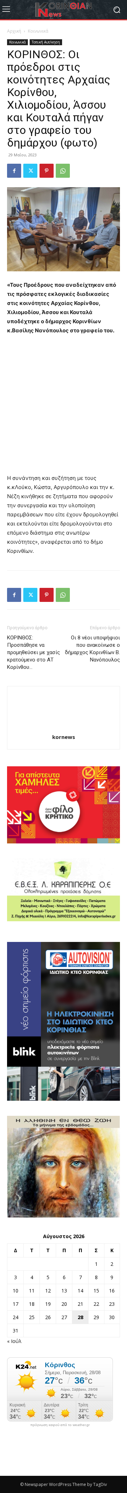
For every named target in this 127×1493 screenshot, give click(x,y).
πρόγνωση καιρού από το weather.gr (60, 1425)
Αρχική (14, 31)
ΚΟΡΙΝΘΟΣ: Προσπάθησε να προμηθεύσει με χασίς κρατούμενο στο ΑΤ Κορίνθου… (33, 652)
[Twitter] (30, 171)
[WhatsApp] (63, 171)
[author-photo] (63, 727)
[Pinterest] (47, 171)
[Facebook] (14, 171)
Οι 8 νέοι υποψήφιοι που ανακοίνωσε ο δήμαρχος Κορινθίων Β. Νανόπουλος (92, 648)
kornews (63, 736)
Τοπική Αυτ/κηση (46, 42)
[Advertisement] (63, 408)
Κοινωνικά (38, 31)
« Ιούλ (14, 1341)
